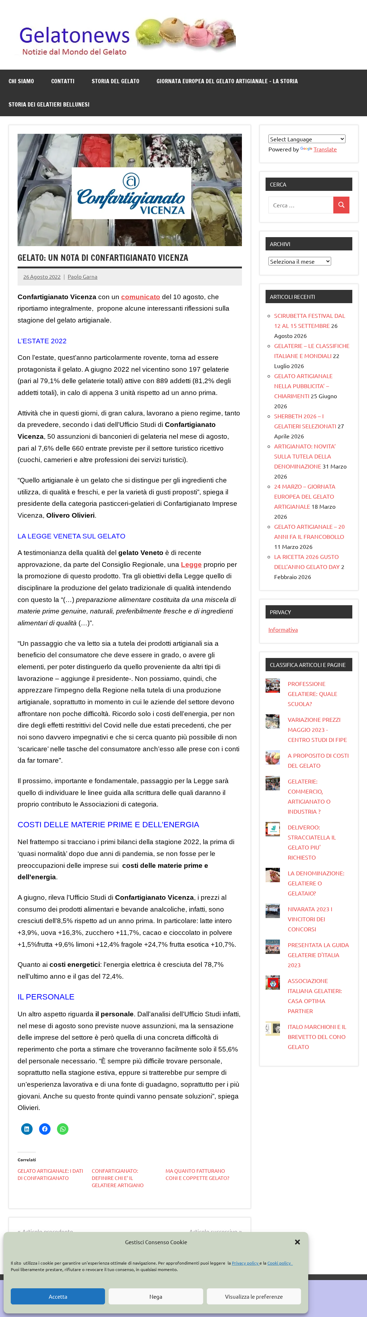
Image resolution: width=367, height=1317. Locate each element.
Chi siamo (21, 81)
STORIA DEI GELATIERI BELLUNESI (49, 104)
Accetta (58, 1296)
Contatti (63, 81)
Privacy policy (245, 1263)
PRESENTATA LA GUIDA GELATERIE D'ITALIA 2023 (318, 954)
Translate (325, 148)
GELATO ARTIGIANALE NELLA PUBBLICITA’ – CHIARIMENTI (303, 385)
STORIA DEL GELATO (115, 81)
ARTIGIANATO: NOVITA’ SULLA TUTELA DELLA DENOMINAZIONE (305, 456)
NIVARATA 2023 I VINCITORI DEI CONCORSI (310, 918)
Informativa (283, 629)
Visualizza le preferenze (254, 1296)
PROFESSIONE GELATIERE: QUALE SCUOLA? (312, 693)
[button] (297, 1242)
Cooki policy (280, 1263)
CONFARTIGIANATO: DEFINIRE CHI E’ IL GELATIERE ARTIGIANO (118, 1177)
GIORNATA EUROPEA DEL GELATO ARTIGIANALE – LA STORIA (227, 81)
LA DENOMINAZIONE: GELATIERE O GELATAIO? (316, 883)
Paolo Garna (82, 276)
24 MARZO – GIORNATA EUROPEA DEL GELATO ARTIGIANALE (304, 496)
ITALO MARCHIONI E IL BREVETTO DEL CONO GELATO (317, 1036)
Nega (155, 1296)
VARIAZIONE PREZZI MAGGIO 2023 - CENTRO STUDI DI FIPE (317, 729)
